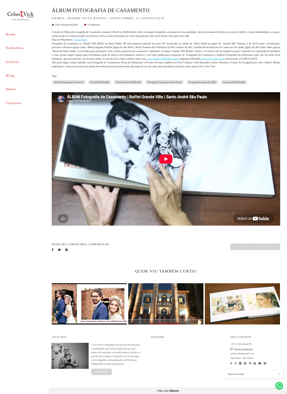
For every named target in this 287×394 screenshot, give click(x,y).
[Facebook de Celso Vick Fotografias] (231, 363)
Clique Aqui (80, 39)
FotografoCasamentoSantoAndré (164, 82)
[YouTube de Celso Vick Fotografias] (259, 363)
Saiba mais (101, 372)
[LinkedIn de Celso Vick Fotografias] (265, 363)
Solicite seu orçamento (255, 247)
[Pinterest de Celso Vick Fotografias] (245, 363)
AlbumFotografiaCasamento (69, 82)
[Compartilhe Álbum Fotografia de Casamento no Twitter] (59, 249)
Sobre (11, 89)
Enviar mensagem (243, 349)
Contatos (14, 103)
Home (11, 34)
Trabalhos (15, 48)
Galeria (12, 62)
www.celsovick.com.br (213, 58)
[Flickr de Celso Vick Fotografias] (240, 363)
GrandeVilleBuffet (99, 82)
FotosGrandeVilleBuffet (128, 82)
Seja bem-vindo (236, 374)
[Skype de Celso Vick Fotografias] (250, 363)
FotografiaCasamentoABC (202, 82)
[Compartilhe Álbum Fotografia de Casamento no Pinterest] (67, 249)
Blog (10, 75)
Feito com (168, 390)
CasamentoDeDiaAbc (234, 82)
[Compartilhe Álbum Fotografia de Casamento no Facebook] (53, 249)
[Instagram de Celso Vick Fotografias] (235, 363)
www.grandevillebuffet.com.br (163, 58)
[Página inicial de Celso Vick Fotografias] (24, 15)
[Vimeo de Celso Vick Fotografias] (255, 363)
